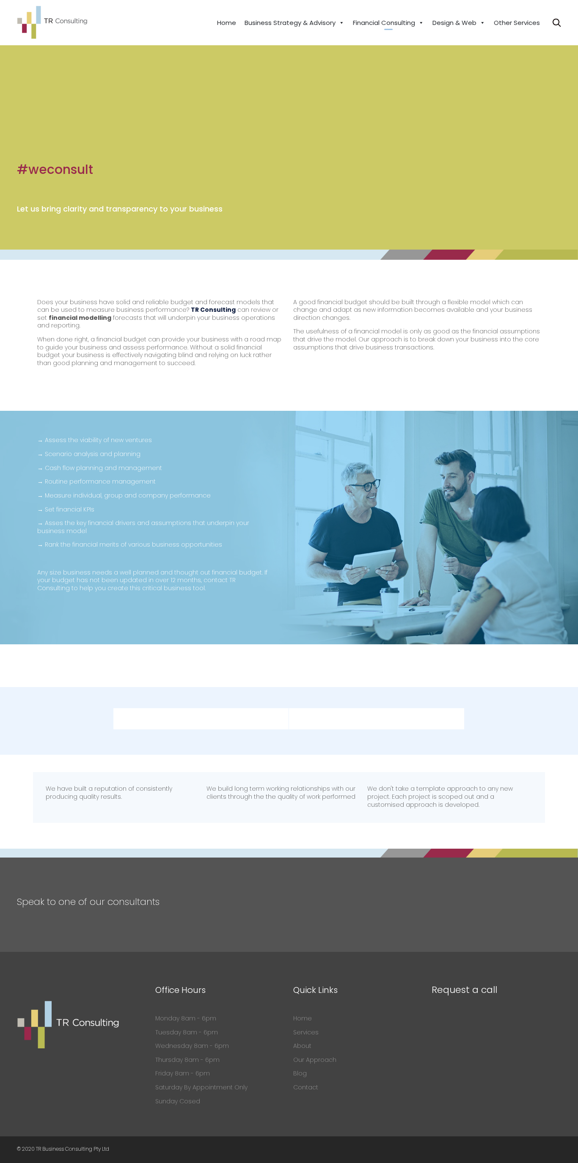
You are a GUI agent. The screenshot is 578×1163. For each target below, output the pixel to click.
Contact (305, 1087)
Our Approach (314, 1060)
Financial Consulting (384, 22)
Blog (300, 1073)
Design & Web (454, 22)
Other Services (517, 22)
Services (306, 1032)
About (302, 1046)
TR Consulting (213, 309)
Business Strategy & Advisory (290, 22)
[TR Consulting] (52, 22)
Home (226, 22)
